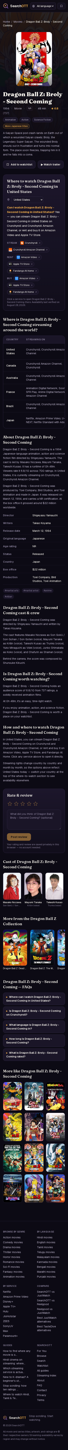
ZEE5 (6, 1321)
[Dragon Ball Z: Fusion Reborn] (33, 1157)
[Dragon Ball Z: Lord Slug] (12, 1096)
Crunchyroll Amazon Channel (29, 249)
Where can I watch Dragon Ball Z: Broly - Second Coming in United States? (33, 998)
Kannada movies (47, 1262)
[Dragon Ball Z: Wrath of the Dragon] (12, 1127)
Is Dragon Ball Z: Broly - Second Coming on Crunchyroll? (33, 1012)
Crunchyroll (31, 242)
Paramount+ (10, 1336)
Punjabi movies (46, 1276)
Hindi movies (45, 1237)
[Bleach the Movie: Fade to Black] (12, 1188)
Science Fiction (42, 119)
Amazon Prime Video (15, 1296)
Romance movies (13, 1262)
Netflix (7, 1291)
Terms (40, 1400)
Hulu (5, 1311)
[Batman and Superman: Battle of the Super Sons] (12, 1157)
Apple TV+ (9, 1306)
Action (25, 119)
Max (5, 1331)
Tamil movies (45, 1247)
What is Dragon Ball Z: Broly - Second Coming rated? (31, 1054)
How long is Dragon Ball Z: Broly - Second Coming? (29, 1040)
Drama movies (11, 1247)
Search (41, 1360)
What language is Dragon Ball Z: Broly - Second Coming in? (32, 1026)
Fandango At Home (23, 270)
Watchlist (42, 1365)
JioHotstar (9, 1316)
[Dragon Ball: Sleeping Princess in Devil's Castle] (55, 1096)
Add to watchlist (21, 164)
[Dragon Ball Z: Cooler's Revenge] (33, 1188)
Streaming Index (46, 1375)
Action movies (12, 1237)
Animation (10, 119)
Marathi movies (46, 1271)
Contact (42, 1390)
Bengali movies (46, 1267)
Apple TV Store (21, 264)
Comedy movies (13, 1242)
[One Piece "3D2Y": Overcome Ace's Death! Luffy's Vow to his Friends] (33, 1127)
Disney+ (8, 1301)
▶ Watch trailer (50, 164)
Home (6, 21)
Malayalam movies (48, 1257)
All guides (43, 1370)
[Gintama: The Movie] (55, 1127)
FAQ (39, 1385)
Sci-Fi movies (11, 1267)
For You (41, 1351)
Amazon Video (29, 257)
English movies (46, 1242)
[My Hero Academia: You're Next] (55, 1188)
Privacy (41, 1395)
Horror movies (11, 1257)
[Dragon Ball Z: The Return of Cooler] (55, 1157)
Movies (18, 21)
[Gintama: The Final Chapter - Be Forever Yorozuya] (33, 1096)
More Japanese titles (16, 126)
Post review (19, 837)
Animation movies (14, 1276)
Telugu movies (46, 1252)
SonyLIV (8, 1326)
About (40, 1380)
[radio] (10, 804)
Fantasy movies (12, 1271)
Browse (41, 1356)
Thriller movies (12, 1252)
